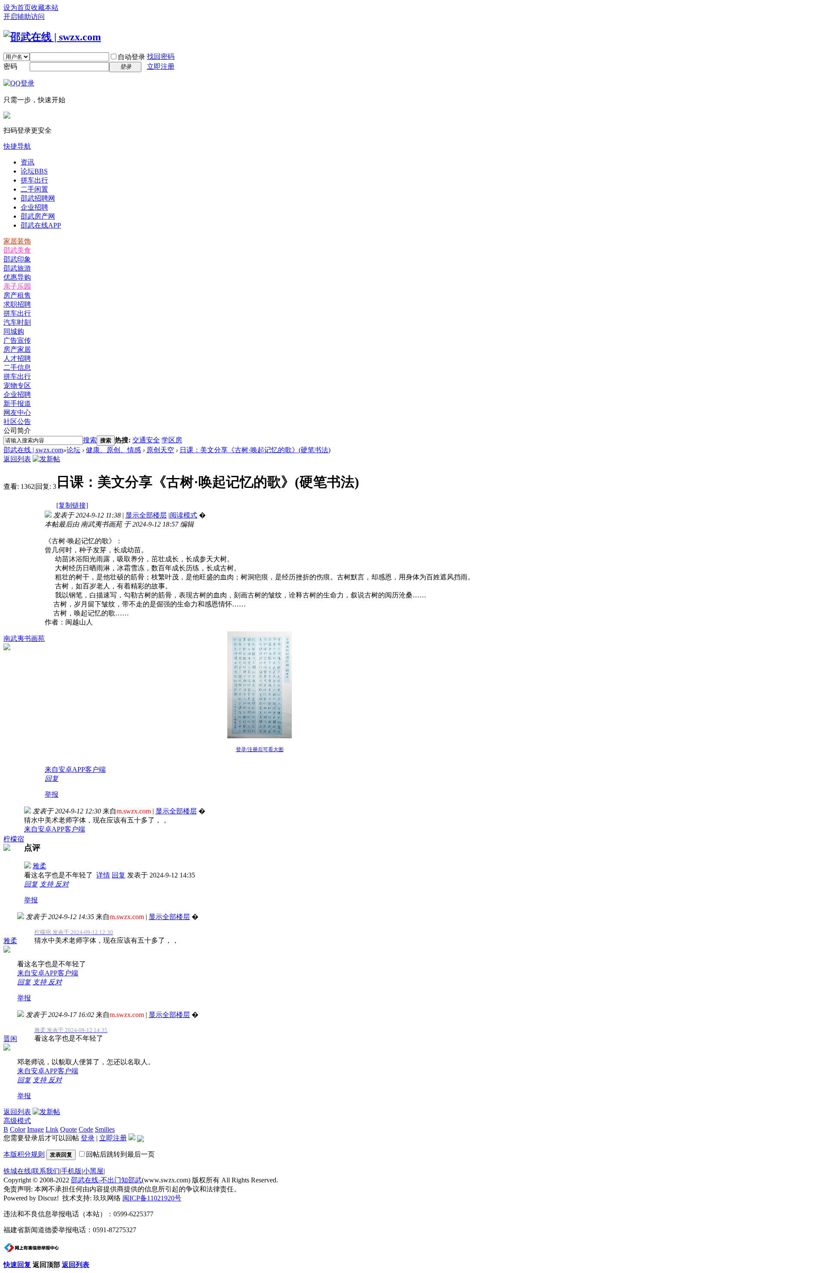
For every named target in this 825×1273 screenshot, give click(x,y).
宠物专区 (17, 385)
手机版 (71, 1171)
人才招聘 (17, 358)
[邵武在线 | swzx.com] (52, 37)
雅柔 (39, 866)
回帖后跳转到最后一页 (120, 1154)
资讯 (27, 162)
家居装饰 (17, 241)
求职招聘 (17, 304)
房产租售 (17, 295)
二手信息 (17, 367)
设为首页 (17, 7)
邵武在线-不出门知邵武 (106, 1180)
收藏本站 (44, 7)
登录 (88, 1138)
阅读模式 (183, 515)
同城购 (13, 331)
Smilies (105, 1129)
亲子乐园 (17, 286)
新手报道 (17, 403)
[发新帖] (46, 459)
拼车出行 (34, 180)
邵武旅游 (17, 268)
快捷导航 (17, 146)
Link (52, 1129)
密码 (10, 66)
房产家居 (17, 349)
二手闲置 (34, 189)
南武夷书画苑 (24, 638)
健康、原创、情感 (113, 450)
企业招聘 (34, 207)
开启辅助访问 (24, 16)
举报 (51, 794)
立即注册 (160, 66)
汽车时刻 (17, 322)
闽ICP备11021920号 (151, 1198)
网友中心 (17, 412)
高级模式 (17, 1120)
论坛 (34, 171)
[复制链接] (72, 505)
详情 (103, 875)
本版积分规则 (24, 1154)
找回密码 (160, 56)
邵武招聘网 (38, 198)
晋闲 (10, 1038)
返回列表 (17, 459)
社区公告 (17, 421)
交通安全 (146, 440)
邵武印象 (17, 259)
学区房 (172, 440)
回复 (51, 778)
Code (86, 1129)
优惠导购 (17, 277)
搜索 (90, 440)
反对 (62, 884)
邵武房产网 (38, 216)
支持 (47, 884)
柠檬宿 (13, 839)
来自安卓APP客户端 (75, 769)
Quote (68, 1129)
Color (17, 1129)
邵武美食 (17, 250)
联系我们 (46, 1171)
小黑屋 (93, 1171)
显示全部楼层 (146, 515)
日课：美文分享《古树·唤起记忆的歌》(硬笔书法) (255, 450)
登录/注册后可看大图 (260, 749)
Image (35, 1129)
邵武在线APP (41, 225)
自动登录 (131, 57)
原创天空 (160, 450)
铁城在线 (17, 1171)
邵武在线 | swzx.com (33, 450)
